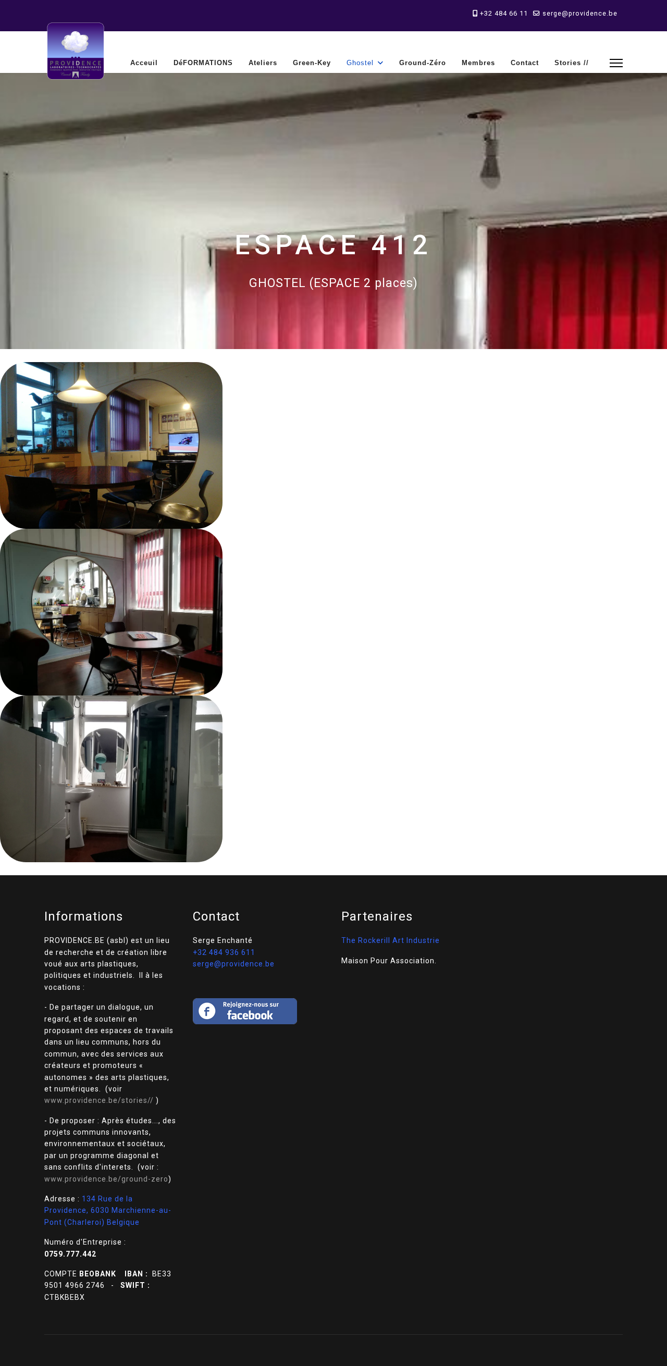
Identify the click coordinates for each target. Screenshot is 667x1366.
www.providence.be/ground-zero (106, 1179)
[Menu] (616, 62)
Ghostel (360, 63)
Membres (478, 63)
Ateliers (263, 63)
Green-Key (312, 63)
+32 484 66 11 (504, 13)
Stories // (571, 63)
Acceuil (144, 63)
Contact (525, 63)
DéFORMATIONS (203, 63)
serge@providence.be (579, 13)
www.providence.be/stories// (99, 1100)
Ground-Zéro (422, 63)
